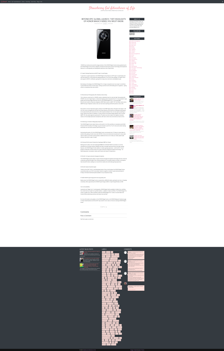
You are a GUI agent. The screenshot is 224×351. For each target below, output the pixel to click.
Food (132, 56)
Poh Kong (114, 327)
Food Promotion (111, 286)
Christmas (104, 275)
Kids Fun (104, 310)
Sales (119, 331)
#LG (112, 252)
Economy (109, 280)
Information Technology (136, 67)
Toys (110, 340)
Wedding (133, 87)
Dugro (103, 280)
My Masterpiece (112, 318)
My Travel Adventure (16, 1)
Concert (133, 52)
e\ (106, 280)
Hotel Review (134, 66)
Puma (116, 329)
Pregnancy (133, 76)
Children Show (114, 273)
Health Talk (133, 63)
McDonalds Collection (110, 314)
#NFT (112, 254)
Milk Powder (104, 316)
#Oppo (103, 256)
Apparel (103, 265)
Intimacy (116, 303)
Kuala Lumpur (109, 310)
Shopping (133, 80)
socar (117, 333)
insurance (104, 303)
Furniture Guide (110, 288)
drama (119, 278)
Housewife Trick (115, 297)
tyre (113, 342)
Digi (116, 278)
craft (103, 278)
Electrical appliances (135, 53)
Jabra (103, 308)
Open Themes (141, 349)
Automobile (104, 267)
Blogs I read (39, 1)
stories (113, 336)
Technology (133, 81)
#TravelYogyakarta (113, 260)
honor (118, 295)
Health (115, 293)
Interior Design (110, 303)
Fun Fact (104, 288)
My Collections (105, 318)
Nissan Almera (109, 323)
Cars (111, 271)
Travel (132, 83)
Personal (133, 73)
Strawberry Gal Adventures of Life (112, 8)
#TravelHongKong (115, 256)
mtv (118, 316)
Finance (112, 284)
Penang (112, 325)
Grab (108, 290)
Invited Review (105, 305)
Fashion (108, 284)
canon (107, 271)
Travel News (134, 84)
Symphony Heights (106, 338)
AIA (114, 262)
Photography (134, 74)
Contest (120, 275)
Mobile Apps (110, 316)
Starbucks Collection (106, 336)
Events (23, 1)
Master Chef (118, 312)
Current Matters (111, 278)
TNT (103, 340)
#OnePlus (117, 254)
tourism (106, 340)
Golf (105, 290)
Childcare (133, 51)
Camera (103, 271)
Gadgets (105, 23)
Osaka (103, 325)
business (114, 269)
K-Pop (117, 308)
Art (115, 265)
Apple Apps (108, 265)
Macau (112, 312)
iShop (132, 93)
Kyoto (114, 310)
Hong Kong (113, 295)
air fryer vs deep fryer (131, 289)
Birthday (133, 48)
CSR (106, 278)
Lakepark (119, 310)
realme (103, 331)
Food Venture (134, 59)
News (103, 323)
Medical (117, 314)
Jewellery (110, 308)
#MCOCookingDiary (135, 41)
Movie (115, 316)
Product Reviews (134, 77)
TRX (110, 342)
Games (120, 288)
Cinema (108, 275)
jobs (114, 308)
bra (111, 269)
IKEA (115, 299)
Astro (118, 265)
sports (120, 333)
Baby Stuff (133, 45)
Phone (103, 327)
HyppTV (107, 299)
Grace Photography (106, 293)
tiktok (120, 338)
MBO (103, 314)
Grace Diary (33, 1)
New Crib (110, 321)
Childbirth (133, 49)
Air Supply (118, 262)
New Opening (116, 321)
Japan (106, 308)
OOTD (114, 323)
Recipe (132, 79)
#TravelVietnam (105, 260)
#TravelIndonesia (105, 258)
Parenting (28, 1)
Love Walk (133, 69)
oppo (117, 323)
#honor (103, 252)
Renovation (112, 331)
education (114, 280)
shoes (108, 333)
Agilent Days (110, 262)
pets (120, 325)
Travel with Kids (134, 86)
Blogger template (133, 349)
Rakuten (119, 329)
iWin (118, 305)
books (108, 269)
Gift (103, 290)
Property (112, 329)
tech (112, 338)
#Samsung (133, 42)
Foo (116, 284)
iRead (132, 91)
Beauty (132, 46)
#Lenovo (108, 252)
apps (113, 265)
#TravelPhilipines (113, 258)
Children (108, 273)
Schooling (104, 333)
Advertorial (133, 44)
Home (9, 1)
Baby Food (110, 267)
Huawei (103, 299)
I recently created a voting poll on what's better (135, 287)
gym (112, 293)
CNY (112, 275)
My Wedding (134, 70)
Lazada (103, 312)
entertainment (114, 282)
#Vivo (119, 260)
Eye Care (104, 284)
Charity (114, 271)
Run (116, 331)
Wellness (108, 344)
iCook (132, 90)
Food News (133, 58)
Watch (116, 342)
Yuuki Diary (133, 88)
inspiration (115, 301)
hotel (103, 297)
